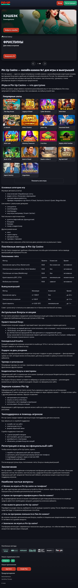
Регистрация (70, 3)
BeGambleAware (6, 576)
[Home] (5, 3)
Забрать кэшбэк (11, 30)
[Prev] (33, 64)
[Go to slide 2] (40, 63)
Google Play (23, 569)
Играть (7, 104)
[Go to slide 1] (38, 63)
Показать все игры (39, 181)
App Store (9, 569)
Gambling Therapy (7, 579)
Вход (60, 3)
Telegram (6, 561)
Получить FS (10, 56)
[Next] (45, 64)
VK (13, 561)
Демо (16, 104)
